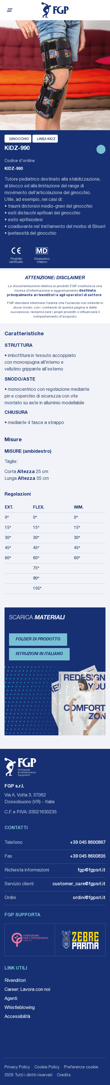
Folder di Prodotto (38, 640)
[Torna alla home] (55, 10)
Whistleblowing (20, 1008)
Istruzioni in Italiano (39, 654)
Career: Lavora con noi (27, 990)
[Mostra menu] (9, 10)
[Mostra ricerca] (103, 10)
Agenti (11, 999)
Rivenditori (15, 981)
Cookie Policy (47, 1068)
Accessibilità (17, 1017)
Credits (64, 1075)
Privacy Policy (17, 1068)
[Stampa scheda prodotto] (100, 149)
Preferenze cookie (81, 1068)
